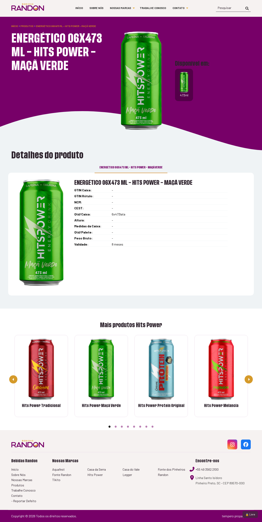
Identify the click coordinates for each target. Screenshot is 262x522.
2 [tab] (116, 427)
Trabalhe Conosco (153, 8)
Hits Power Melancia (221, 405)
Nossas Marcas (120, 8)
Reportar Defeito (24, 501)
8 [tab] (152, 427)
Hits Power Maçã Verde (101, 405)
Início (79, 8)
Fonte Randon (61, 475)
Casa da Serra (96, 469)
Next (249, 379)
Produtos (27, 26)
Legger (127, 475)
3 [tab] (122, 427)
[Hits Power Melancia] (221, 369)
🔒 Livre (250, 514)
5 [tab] (134, 427)
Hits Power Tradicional (41, 405)
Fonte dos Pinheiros (171, 469)
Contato (178, 8)
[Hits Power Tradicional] (41, 369)
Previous (13, 379)
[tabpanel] (161, 379)
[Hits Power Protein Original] (161, 369)
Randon (163, 475)
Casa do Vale (131, 469)
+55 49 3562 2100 (207, 469)
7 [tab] (146, 427)
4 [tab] (128, 427)
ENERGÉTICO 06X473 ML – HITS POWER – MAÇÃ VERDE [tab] (131, 167)
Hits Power (95, 475)
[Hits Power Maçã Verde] (101, 369)
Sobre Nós (96, 8)
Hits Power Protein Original (161, 405)
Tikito (56, 480)
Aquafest (58, 469)
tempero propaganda (236, 516)
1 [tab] (109, 427)
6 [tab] (140, 427)
